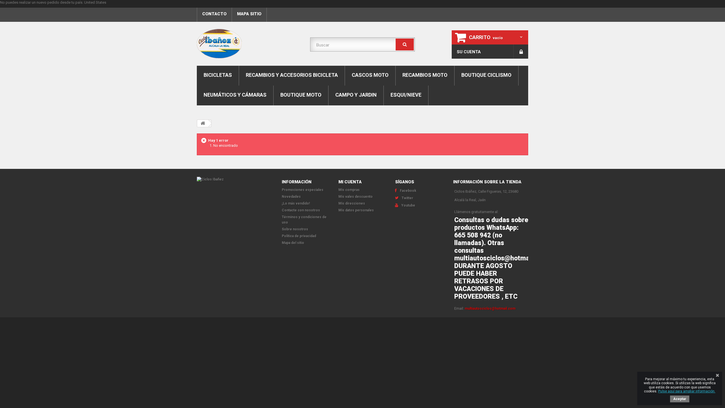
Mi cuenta (350, 181)
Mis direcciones (351, 203)
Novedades (291, 197)
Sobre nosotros (295, 229)
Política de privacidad (299, 236)
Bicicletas (218, 75)
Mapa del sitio (293, 243)
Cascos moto (370, 75)
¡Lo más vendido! (296, 203)
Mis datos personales (356, 210)
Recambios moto (424, 75)
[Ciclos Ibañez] (235, 179)
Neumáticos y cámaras (235, 95)
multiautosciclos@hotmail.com (490, 309)
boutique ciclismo (486, 75)
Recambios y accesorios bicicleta (292, 75)
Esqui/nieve (406, 95)
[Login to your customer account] (521, 51)
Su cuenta (469, 51)
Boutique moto (300, 95)
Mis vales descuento (355, 197)
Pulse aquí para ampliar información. (686, 391)
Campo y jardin (356, 95)
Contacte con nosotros (301, 210)
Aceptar (679, 399)
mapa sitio (249, 13)
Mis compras (349, 190)
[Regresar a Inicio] (202, 123)
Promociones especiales (302, 190)
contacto (214, 13)
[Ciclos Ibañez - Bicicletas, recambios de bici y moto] (249, 43)
